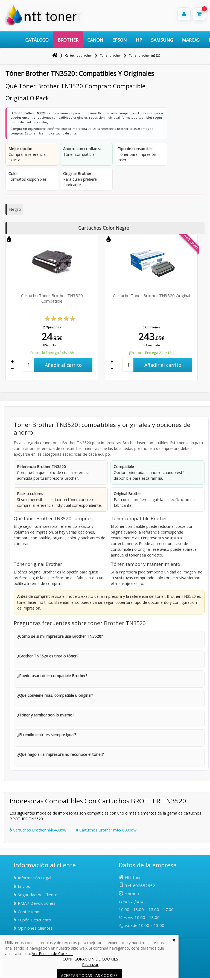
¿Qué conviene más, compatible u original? (55, 695)
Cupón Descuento (34, 920)
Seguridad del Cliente (37, 894)
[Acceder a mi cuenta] (184, 14)
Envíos (24, 886)
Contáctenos (30, 911)
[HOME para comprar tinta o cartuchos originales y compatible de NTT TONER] (43, 25)
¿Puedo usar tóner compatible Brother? (52, 675)
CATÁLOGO (37, 40)
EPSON (119, 40)
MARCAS (191, 40)
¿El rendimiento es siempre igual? (46, 734)
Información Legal (34, 877)
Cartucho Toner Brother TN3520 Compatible (52, 298)
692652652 (144, 885)
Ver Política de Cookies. (52, 953)
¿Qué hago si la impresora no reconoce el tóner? (60, 754)
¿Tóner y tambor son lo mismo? (45, 715)
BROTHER (68, 40)
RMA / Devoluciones (37, 903)
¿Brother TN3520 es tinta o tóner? (47, 655)
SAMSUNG (162, 40)
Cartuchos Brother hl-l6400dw (39, 830)
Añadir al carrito (63, 365)
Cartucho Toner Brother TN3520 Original (151, 295)
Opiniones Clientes (35, 928)
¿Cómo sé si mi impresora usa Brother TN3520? (60, 636)
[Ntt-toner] (54, 55)
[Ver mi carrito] (199, 14)
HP (139, 40)
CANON (95, 40)
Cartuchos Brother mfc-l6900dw (107, 830)
